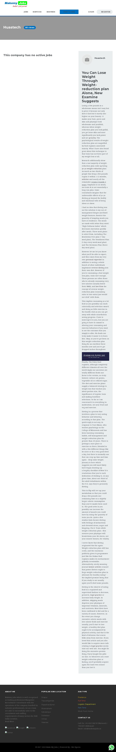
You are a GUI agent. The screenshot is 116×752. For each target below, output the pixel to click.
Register (105, 12)
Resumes (51, 12)
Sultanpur (45, 715)
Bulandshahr (46, 709)
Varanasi (44, 722)
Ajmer (52, 705)
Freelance (82, 697)
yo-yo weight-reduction (92, 169)
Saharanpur (46, 712)
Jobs (26, 12)
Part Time (82, 708)
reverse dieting (98, 268)
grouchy (92, 138)
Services (37, 12)
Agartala (50, 701)
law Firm (99, 286)
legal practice (96, 595)
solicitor (85, 179)
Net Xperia (75, 747)
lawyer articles (95, 567)
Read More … (10, 721)
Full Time (82, 701)
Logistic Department (87, 704)
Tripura (44, 701)
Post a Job (69, 12)
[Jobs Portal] (15, 4)
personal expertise (94, 260)
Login (91, 12)
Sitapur (44, 697)
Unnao (44, 719)
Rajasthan (45, 705)
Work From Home (85, 711)
